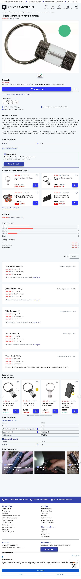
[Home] (18, 6)
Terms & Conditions (47, 522)
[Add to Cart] (35, 185)
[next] (75, 396)
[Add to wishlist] (75, 89)
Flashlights (22, 12)
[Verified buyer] (22, 266)
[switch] (74, 567)
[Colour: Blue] (4, 102)
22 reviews (17, 18)
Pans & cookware (7, 520)
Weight (4, 143)
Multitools (5, 513)
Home (3, 12)
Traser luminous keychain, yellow (28, 404)
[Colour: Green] (8, 102)
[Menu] (77, 561)
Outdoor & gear (7, 522)
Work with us (45, 536)
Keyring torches (31, 12)
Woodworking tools (8, 532)
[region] (40, 49)
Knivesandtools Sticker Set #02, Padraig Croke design (24, 196)
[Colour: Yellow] (16, 102)
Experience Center (47, 511)
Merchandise (45, 534)
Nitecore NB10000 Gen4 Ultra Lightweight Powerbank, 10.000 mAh (68, 405)
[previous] (5, 396)
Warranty (44, 513)
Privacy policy (75, 555)
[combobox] (74, 256)
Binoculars (5, 529)
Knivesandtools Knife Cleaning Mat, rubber (61, 196)
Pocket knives (6, 508)
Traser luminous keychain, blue (24, 179)
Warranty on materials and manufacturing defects (19, 429)
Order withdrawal (47, 518)
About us (44, 529)
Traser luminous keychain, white (63, 179)
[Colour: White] (12, 102)
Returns (44, 515)
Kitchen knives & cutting (10, 518)
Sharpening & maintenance (11, 515)
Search (59, 8)
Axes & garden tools (8, 525)
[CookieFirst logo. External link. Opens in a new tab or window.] (2, 557)
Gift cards (44, 532)
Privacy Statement (47, 520)
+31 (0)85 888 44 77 (9, 545)
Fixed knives (6, 511)
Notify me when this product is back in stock (16, 94)
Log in (53, 8)
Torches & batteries (12, 12)
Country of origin (8, 432)
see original (36, 277)
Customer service (46, 508)
